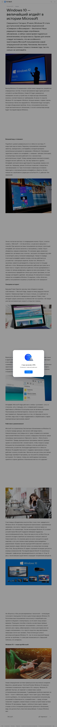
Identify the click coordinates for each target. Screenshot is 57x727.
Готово (28, 372)
